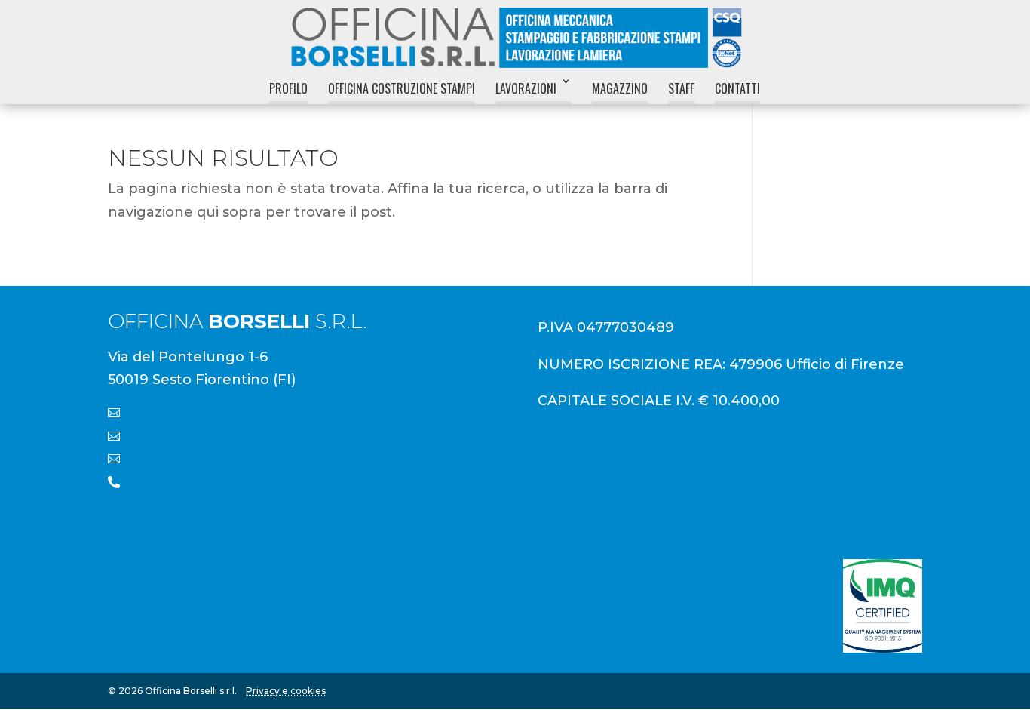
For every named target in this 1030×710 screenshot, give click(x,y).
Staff (681, 88)
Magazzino (620, 88)
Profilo (288, 88)
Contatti (737, 88)
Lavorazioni (525, 88)
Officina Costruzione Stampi (401, 88)
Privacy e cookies (286, 690)
